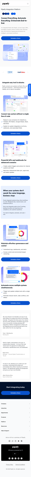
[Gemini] (18, 441)
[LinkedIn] (9, 458)
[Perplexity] (15, 441)
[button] (3, 72)
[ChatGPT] (9, 441)
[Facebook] (12, 458)
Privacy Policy (9, 464)
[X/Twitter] (15, 458)
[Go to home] (5, 3)
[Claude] (21, 441)
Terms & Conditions (20, 464)
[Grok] (12, 441)
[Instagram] (21, 458)
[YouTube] (18, 458)
